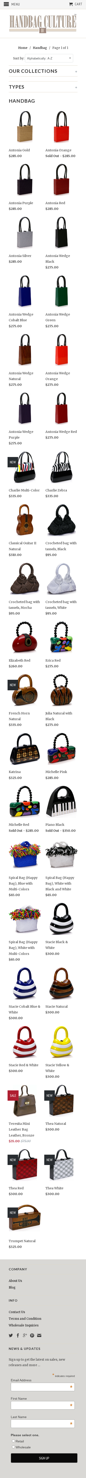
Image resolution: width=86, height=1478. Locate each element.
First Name (41, 1398)
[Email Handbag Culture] (39, 1335)
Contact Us (17, 1312)
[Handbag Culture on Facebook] (18, 1335)
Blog (12, 1287)
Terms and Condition (25, 1319)
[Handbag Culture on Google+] (25, 1335)
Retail (20, 1441)
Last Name (41, 1417)
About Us (15, 1281)
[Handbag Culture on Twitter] (11, 1335)
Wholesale (23, 1447)
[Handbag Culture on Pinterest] (32, 1335)
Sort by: (19, 58)
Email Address (41, 1380)
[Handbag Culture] (43, 23)
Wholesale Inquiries (24, 1325)
